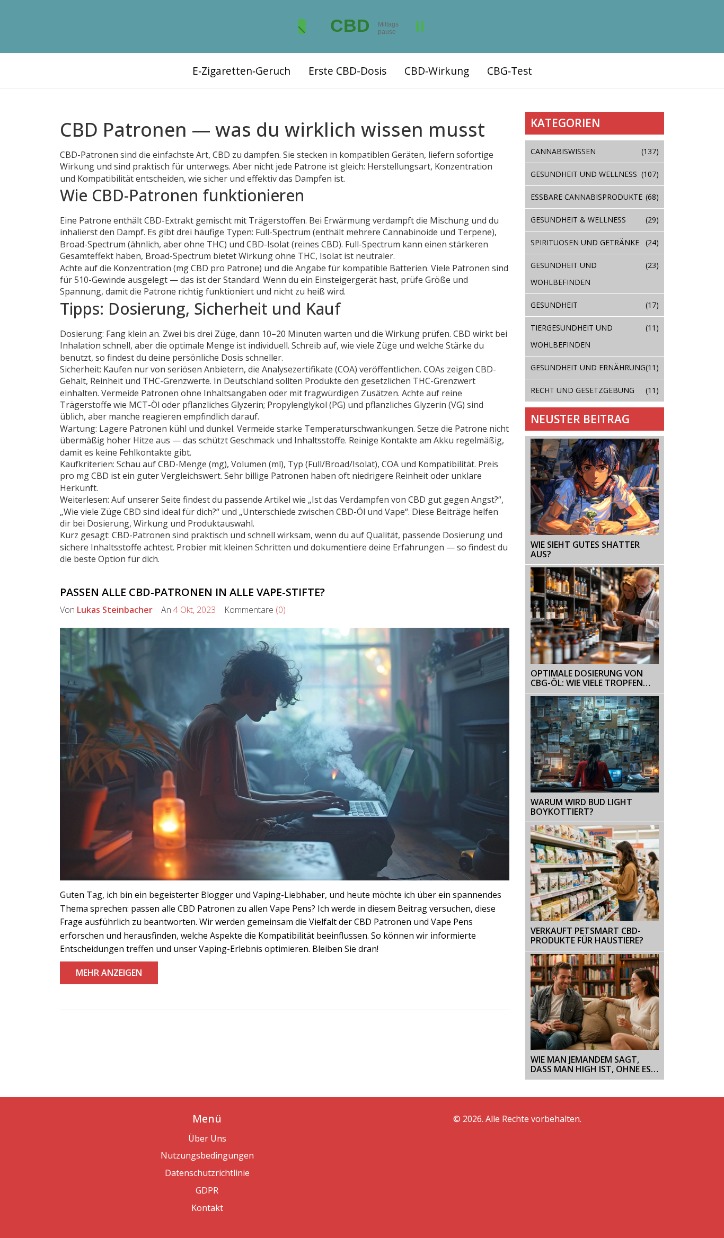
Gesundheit (595, 305)
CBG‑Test (509, 71)
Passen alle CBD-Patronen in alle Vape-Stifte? (192, 592)
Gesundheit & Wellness (595, 220)
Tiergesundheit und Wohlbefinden (595, 336)
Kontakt (207, 1208)
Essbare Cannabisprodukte (595, 197)
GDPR (207, 1190)
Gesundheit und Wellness (595, 174)
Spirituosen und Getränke (595, 242)
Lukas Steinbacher (115, 610)
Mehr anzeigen (109, 972)
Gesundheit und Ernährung (595, 367)
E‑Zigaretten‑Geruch (241, 71)
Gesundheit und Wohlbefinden (595, 273)
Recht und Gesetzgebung (595, 390)
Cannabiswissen (595, 151)
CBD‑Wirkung (436, 71)
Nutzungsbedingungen (207, 1155)
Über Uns (207, 1138)
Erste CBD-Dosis (347, 71)
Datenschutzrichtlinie (207, 1173)
